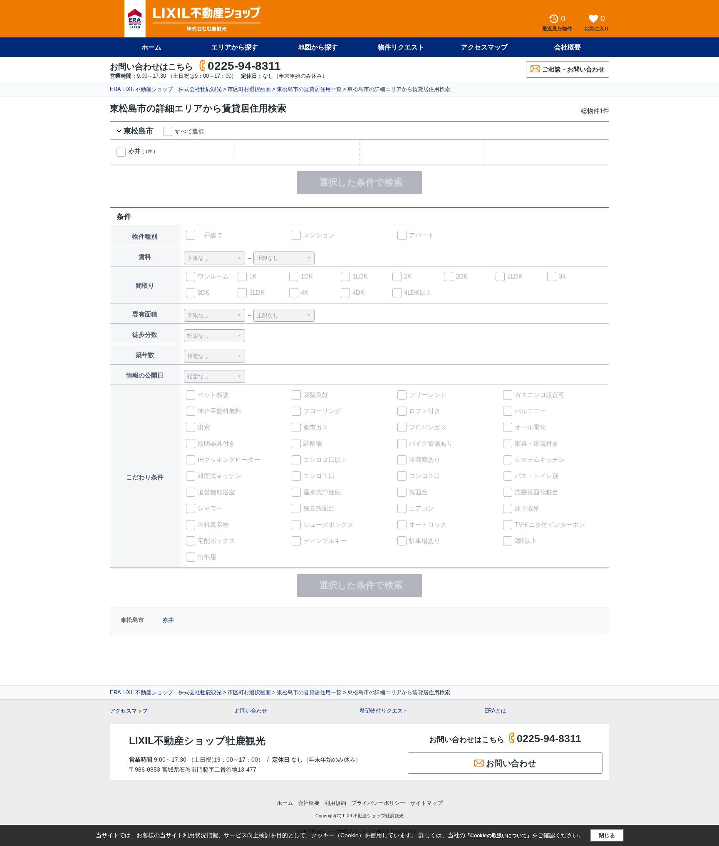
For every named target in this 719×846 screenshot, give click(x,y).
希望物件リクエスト (384, 711)
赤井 (141, 151)
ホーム (151, 47)
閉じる (607, 835)
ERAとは (495, 711)
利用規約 (335, 803)
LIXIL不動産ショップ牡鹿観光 (197, 740)
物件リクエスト (401, 47)
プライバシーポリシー (378, 803)
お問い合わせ (251, 711)
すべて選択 (189, 131)
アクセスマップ (129, 711)
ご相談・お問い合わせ (573, 69)
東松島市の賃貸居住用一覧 (309, 89)
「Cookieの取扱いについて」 (498, 836)
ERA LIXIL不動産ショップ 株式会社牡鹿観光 (166, 89)
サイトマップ (426, 803)
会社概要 (567, 47)
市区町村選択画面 (249, 89)
